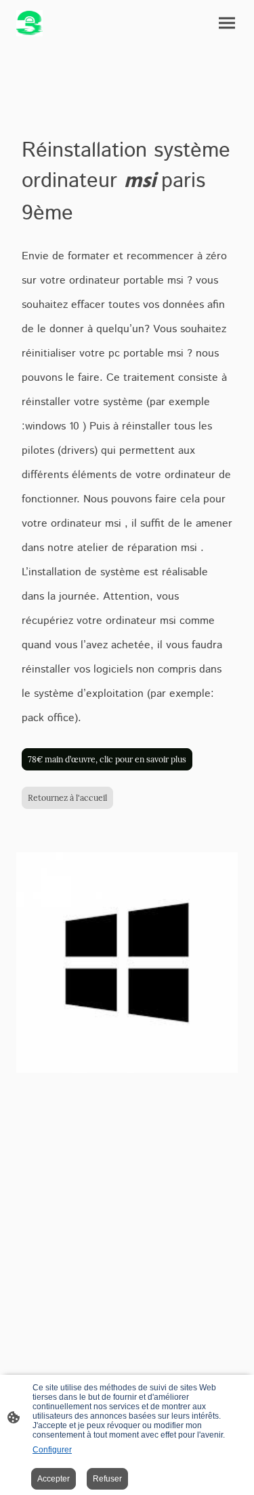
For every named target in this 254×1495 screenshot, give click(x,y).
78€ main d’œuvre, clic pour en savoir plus (107, 759)
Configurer (52, 1449)
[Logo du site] (29, 23)
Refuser (107, 1479)
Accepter (53, 1479)
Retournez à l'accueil (67, 798)
